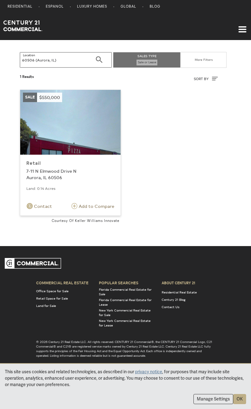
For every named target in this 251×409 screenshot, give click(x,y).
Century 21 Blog (173, 299)
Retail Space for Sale (52, 298)
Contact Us (170, 307)
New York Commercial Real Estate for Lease (125, 323)
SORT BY (202, 78)
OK (240, 399)
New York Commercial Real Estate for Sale (125, 312)
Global (128, 7)
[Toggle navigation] (242, 26)
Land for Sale (46, 306)
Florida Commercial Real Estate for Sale (125, 291)
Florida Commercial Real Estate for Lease (125, 302)
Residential (20, 7)
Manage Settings (213, 399)
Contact (42, 206)
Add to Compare (95, 206)
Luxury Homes (92, 7)
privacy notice (148, 371)
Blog (155, 7)
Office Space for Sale (52, 291)
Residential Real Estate (179, 292)
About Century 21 (178, 283)
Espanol (55, 7)
